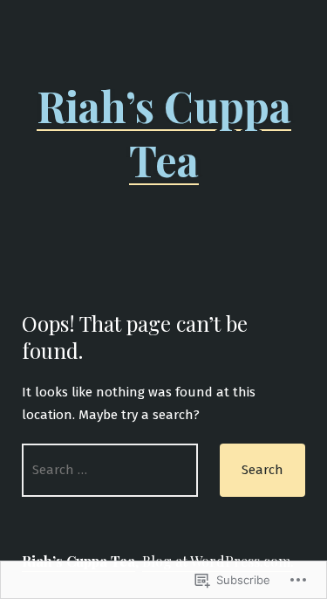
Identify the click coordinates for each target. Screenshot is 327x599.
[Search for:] (110, 470)
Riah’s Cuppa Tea (164, 133)
